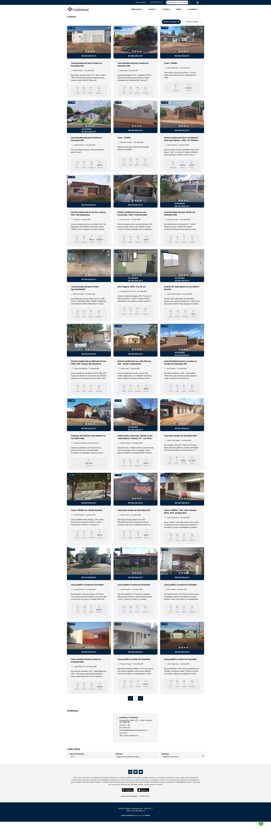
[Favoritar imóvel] (108, 28)
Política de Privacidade (129, 796)
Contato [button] (152, 9)
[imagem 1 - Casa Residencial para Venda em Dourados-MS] (89, 39)
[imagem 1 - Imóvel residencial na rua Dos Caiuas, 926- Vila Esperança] (89, 188)
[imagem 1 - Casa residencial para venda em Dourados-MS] (89, 635)
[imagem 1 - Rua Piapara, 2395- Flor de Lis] (135, 263)
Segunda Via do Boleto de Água (128, 757)
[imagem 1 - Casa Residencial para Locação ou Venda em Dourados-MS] (182, 337)
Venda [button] (178, 9)
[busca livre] (189, 2)
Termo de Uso (145, 796)
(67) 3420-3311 (156, 2)
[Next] (107, 39)
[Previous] (70, 39)
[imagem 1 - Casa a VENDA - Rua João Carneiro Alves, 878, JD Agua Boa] (182, 486)
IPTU (72, 757)
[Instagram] (130, 772)
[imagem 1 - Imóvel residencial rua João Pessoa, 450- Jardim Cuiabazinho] (135, 337)
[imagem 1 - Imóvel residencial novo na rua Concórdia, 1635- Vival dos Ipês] (135, 188)
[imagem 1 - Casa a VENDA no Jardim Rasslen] (89, 486)
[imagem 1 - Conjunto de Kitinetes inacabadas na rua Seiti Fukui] (89, 412)
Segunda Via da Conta (171, 757)
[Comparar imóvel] (108, 31)
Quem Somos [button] (136, 9)
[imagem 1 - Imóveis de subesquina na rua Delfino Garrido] (182, 263)
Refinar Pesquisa (170, 22)
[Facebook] (135, 772)
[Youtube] (141, 772)
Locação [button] (166, 9)
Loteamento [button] (192, 9)
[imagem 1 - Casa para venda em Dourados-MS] (182, 412)
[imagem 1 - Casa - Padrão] (182, 39)
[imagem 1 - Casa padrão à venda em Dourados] (89, 561)
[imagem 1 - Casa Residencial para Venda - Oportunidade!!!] (89, 263)
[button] (197, 2)
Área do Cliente (141, 2)
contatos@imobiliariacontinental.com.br (133, 730)
